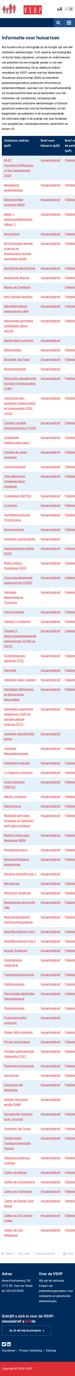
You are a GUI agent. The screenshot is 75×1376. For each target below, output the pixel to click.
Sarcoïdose (11, 1075)
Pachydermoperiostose (19, 974)
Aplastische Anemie (16, 278)
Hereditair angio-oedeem (20, 680)
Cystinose (10, 505)
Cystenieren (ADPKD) (17, 496)
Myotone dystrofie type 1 (20, 874)
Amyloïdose (11, 234)
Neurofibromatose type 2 (20, 941)
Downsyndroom (14, 529)
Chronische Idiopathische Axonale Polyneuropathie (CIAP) (20, 383)
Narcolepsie (11, 883)
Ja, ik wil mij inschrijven (25, 1330)
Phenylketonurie (14, 1008)
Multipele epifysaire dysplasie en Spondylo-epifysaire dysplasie (19, 821)
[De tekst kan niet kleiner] (66, 9)
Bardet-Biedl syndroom (18, 340)
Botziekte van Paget (17, 359)
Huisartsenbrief (50, 160)
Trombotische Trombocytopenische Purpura (17, 1143)
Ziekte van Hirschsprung (19, 1182)
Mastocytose (12, 806)
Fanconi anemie (14, 612)
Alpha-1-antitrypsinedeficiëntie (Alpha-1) (18, 219)
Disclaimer (8, 1350)
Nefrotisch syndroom (17, 893)
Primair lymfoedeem (17, 1042)
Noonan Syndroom (15, 950)
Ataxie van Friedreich (17, 287)
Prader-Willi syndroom (18, 1032)
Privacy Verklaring (30, 1350)
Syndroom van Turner (17, 1128)
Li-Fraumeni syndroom (18, 772)
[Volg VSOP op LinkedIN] (9, 1344)
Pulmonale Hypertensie (19, 1066)
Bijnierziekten (12, 350)
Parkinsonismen (14, 984)
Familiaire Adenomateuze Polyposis (13, 597)
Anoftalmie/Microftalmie (19, 268)
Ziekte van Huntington (18, 1191)
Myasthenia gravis (15, 850)
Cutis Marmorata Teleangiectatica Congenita (14, 481)
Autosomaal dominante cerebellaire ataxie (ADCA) (18, 326)
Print (70, 1253)
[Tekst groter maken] (71, 9)
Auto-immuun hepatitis (18, 296)
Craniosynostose (15, 467)
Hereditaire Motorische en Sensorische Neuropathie (18, 694)
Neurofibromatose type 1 (20, 931)
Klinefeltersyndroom (17, 763)
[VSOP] (22, 9)
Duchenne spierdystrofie (19, 539)
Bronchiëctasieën (15, 369)
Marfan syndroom (15, 796)
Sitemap (51, 1350)
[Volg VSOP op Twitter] (4, 1344)
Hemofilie (10, 670)
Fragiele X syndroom (17, 621)
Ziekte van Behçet (15, 1172)
